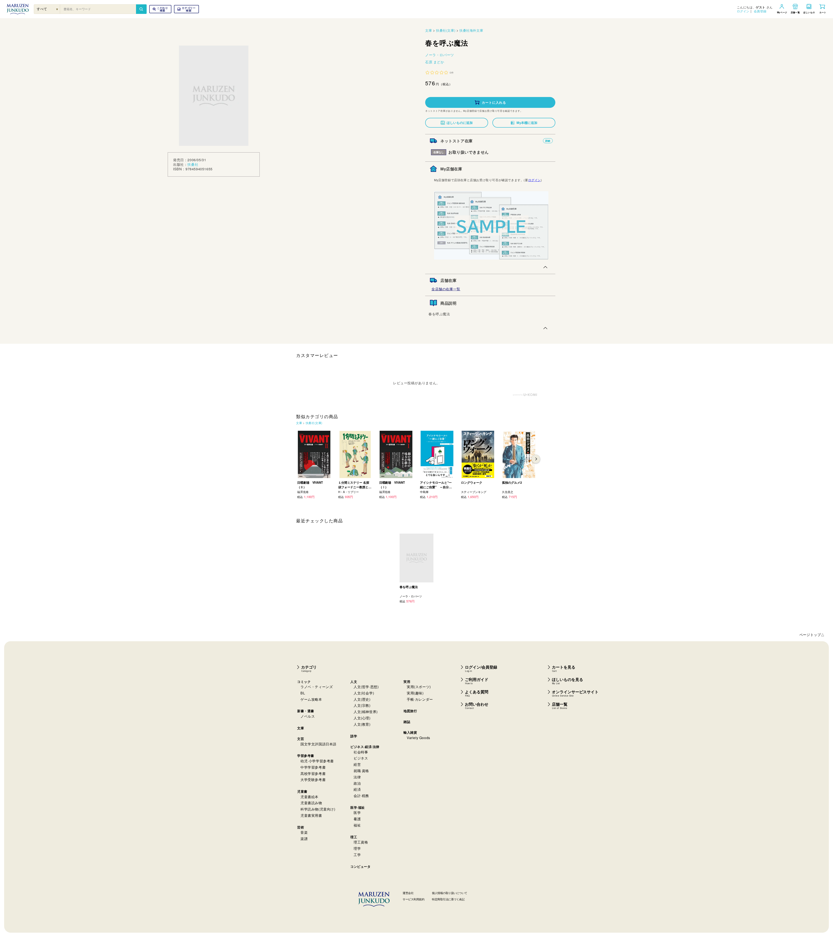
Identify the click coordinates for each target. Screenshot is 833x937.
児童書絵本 (309, 796)
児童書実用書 (311, 815)
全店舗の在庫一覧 (445, 288)
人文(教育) (362, 724)
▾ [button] (57, 9)
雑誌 (406, 721)
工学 (357, 854)
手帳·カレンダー (420, 699)
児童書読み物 (311, 802)
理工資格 (361, 842)
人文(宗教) (362, 705)
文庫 (428, 30)
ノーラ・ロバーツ (439, 54)
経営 (357, 764)
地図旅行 (410, 711)
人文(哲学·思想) (366, 686)
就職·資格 (361, 770)
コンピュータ (360, 866)
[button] (186, 9)
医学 (357, 812)
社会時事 (361, 752)
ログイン (743, 11)
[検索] (141, 9)
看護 (357, 818)
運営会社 (408, 893)
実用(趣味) (415, 692)
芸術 (300, 827)
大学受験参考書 (313, 779)
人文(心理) (362, 717)
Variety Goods (418, 737)
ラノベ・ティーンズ (316, 686)
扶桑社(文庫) (445, 30)
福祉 (357, 825)
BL (302, 692)
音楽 (304, 832)
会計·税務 (361, 795)
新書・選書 (305, 711)
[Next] (535, 459)
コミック (304, 681)
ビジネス (361, 758)
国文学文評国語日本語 (318, 743)
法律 (357, 776)
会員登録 (760, 11)
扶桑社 (192, 164)
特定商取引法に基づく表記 (448, 899)
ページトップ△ (812, 634)
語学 (353, 736)
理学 (357, 848)
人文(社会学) (364, 692)
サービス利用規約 (413, 899)
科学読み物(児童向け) (317, 809)
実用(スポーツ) (419, 686)
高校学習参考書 (313, 773)
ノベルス (307, 716)
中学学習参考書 (313, 767)
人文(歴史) (362, 699)
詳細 (547, 140)
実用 (406, 681)
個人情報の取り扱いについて (449, 893)
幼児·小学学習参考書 (317, 760)
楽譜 (304, 838)
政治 (357, 783)
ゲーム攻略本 (311, 699)
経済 (357, 789)
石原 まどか (434, 61)
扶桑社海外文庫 (471, 30)
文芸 (300, 738)
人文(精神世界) (366, 711)
